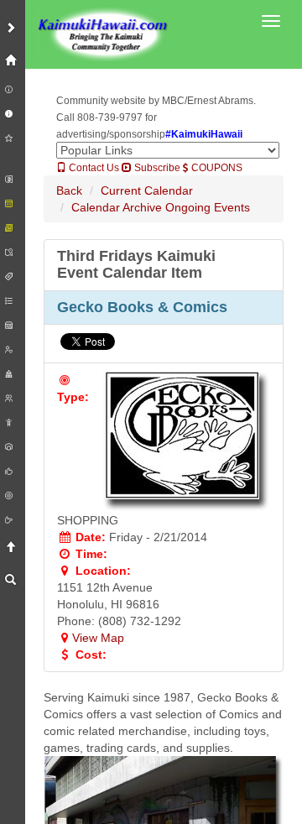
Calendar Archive (116, 207)
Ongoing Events (207, 207)
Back (69, 190)
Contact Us (92, 168)
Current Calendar (147, 190)
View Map (98, 637)
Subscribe (156, 168)
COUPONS (215, 168)
